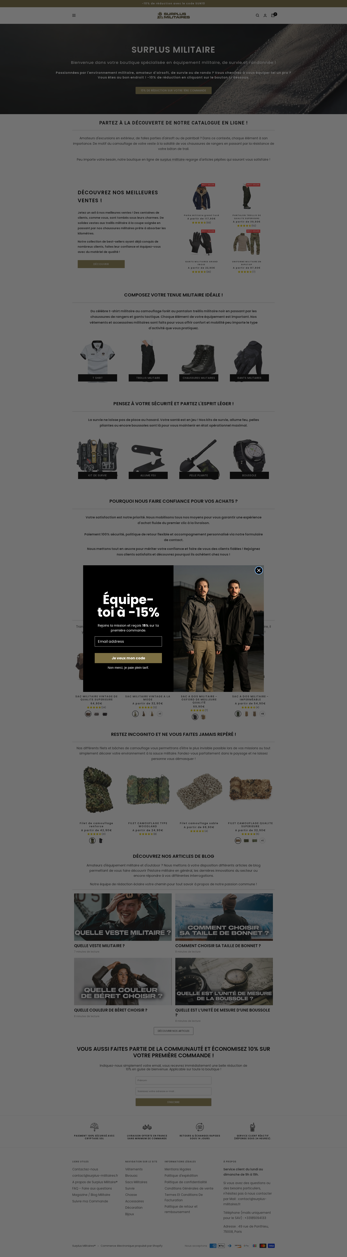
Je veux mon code (128, 658)
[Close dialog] (258, 570)
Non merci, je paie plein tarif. (128, 667)
